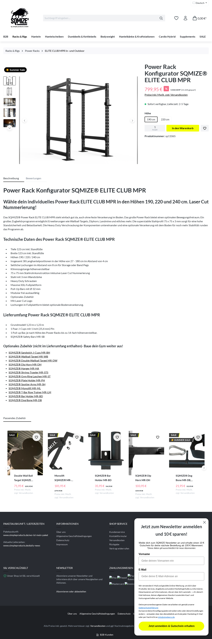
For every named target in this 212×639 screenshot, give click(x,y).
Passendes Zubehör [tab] (14, 418)
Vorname (144, 554)
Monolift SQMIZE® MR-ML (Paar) (62, 478)
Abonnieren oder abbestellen (71, 591)
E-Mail (142, 569)
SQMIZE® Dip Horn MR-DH (25, 364)
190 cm (151, 119)
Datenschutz (62, 540)
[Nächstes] (132, 120)
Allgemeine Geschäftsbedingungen (74, 536)
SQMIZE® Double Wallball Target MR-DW (33, 360)
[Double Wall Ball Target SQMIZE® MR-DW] (25, 453)
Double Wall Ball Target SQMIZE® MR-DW (23, 478)
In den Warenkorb (182, 128)
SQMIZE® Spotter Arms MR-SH (27, 384)
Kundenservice (117, 532)
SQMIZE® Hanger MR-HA (24, 368)
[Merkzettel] (176, 18)
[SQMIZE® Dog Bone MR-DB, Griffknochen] (187, 453)
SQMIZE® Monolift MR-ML (25, 388)
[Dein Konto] (185, 18)
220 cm (165, 119)
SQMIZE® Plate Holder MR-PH (27, 380)
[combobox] (100, 18)
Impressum (62, 544)
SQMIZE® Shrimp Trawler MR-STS (28, 372)
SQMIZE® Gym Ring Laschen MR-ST (30, 376)
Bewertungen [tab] (33, 178)
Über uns (61, 532)
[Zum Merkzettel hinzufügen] (205, 128)
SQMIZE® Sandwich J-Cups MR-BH (29, 352)
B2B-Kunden (106, 634)
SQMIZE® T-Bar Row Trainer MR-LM (30, 392)
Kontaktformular (118, 536)
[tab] (13, 178)
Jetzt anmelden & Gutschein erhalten (171, 626)
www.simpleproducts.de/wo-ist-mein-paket (25, 535)
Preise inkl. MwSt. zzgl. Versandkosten (166, 94)
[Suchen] (161, 18)
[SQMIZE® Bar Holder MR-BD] (106, 453)
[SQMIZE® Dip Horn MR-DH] (146, 453)
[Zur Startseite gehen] (19, 17)
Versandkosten (117, 540)
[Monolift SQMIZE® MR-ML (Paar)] (65, 453)
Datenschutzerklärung (148, 607)
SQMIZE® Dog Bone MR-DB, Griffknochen (184, 478)
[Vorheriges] (24, 120)
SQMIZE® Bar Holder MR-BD (26, 396)
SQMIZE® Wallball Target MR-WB (28, 356)
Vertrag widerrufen (119, 548)
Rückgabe (114, 544)
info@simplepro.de (166, 617)
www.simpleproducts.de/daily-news (21, 545)
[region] (70, 121)
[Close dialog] (204, 522)
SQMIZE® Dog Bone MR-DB (25, 400)
